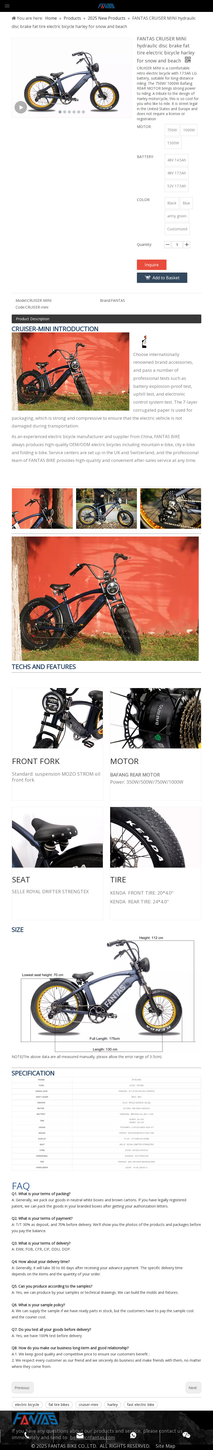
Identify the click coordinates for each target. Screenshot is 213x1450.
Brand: (105, 300)
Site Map (165, 1446)
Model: (21, 300)
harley (113, 1404)
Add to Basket (165, 278)
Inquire (152, 265)
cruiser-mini (88, 1404)
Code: (20, 307)
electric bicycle (27, 1404)
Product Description (32, 318)
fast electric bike (140, 1404)
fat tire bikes (59, 1404)
